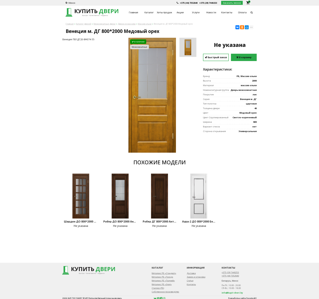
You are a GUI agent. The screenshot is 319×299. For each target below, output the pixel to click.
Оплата (242, 12)
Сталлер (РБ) (158, 288)
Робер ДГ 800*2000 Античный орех (159, 221)
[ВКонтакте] (237, 27)
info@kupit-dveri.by (232, 292)
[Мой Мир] (247, 27)
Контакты (226, 12)
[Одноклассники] (242, 27)
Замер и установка (196, 277)
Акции (180, 12)
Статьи (190, 280)
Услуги (196, 12)
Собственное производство (165, 291)
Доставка (191, 273)
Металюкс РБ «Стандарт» (164, 273)
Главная (133, 12)
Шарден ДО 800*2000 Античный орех (81, 221)
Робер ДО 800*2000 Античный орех (120, 221)
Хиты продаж (164, 12)
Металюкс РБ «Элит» (162, 284)
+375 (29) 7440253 (208, 2)
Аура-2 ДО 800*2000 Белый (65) (199, 221)
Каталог (149, 12)
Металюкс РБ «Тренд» (162, 277)
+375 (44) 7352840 (189, 2)
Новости (211, 12)
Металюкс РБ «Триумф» (163, 280)
